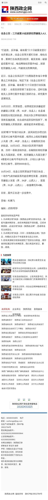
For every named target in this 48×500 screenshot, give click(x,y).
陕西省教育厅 (7, 320)
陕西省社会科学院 (27, 367)
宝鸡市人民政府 (23, 380)
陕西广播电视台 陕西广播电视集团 (15, 371)
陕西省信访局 (20, 350)
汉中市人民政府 (37, 384)
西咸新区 (21, 363)
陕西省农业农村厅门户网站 (12, 329)
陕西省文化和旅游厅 (36, 324)
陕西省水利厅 (30, 329)
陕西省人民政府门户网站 (11, 316)
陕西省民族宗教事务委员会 (12, 346)
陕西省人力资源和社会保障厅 (26, 337)
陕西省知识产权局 (9, 363)
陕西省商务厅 (20, 324)
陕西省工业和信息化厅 (24, 320)
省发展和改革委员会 (32, 316)
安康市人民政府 (23, 384)
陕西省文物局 (7, 350)
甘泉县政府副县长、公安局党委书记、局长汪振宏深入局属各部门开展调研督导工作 (30, 279)
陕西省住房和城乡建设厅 (28, 333)
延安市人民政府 (37, 380)
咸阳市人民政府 (8, 380)
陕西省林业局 (7, 324)
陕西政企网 (9, 494)
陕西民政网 (6, 341)
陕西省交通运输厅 (9, 333)
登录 (40, 3)
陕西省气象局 (23, 375)
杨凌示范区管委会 (9, 388)
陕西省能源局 (7, 358)
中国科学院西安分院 (10, 367)
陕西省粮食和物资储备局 (32, 354)
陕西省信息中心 (37, 371)
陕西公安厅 (17, 341)
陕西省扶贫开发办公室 (11, 354)
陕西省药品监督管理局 (24, 358)
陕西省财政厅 (7, 337)
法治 (9, 24)
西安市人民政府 (37, 375)
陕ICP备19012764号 (34, 494)
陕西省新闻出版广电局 (34, 346)
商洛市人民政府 (8, 384)
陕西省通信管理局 (9, 375)
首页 (3, 24)
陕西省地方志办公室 (36, 363)
